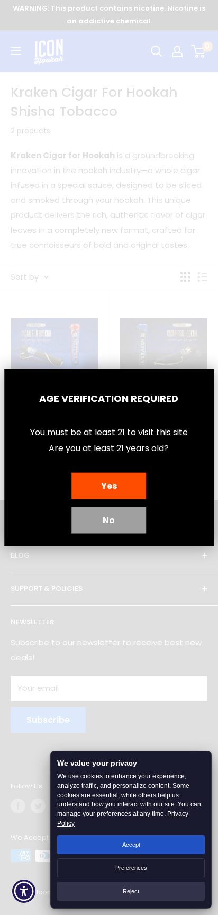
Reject (131, 891)
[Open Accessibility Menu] (24, 891)
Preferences (131, 868)
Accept (131, 844)
